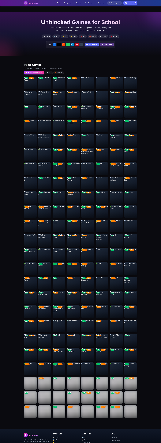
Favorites (101, 3)
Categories (67, 3)
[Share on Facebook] (54, 44)
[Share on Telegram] (72, 44)
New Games (89, 3)
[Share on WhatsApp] (68, 44)
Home (58, 3)
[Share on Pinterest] (77, 44)
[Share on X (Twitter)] (59, 44)
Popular (78, 3)
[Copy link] (81, 44)
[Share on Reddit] (63, 44)
